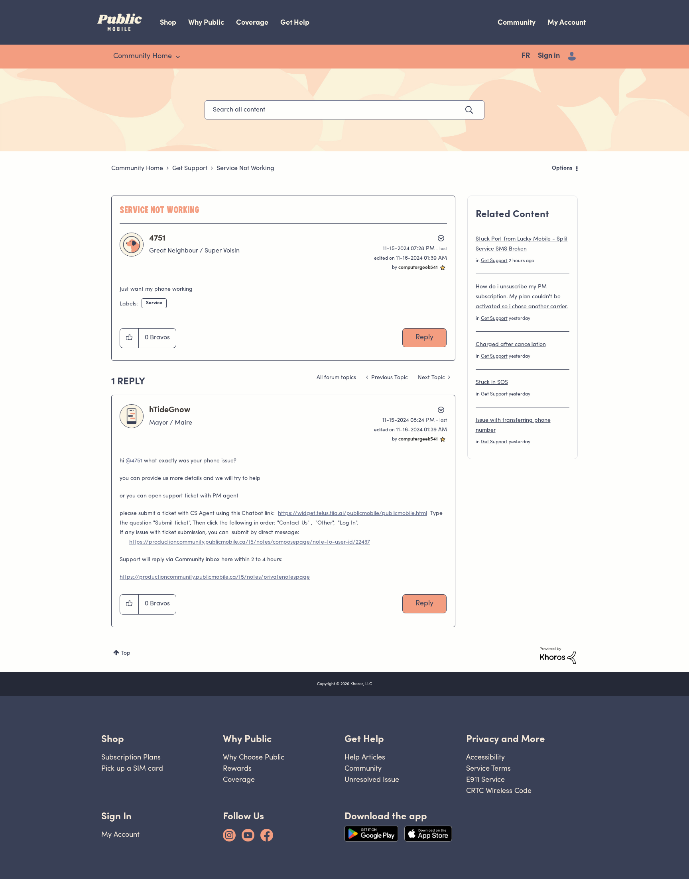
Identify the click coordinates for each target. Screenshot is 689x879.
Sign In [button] (116, 816)
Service (154, 303)
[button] (129, 338)
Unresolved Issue (371, 779)
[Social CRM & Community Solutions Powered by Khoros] (558, 655)
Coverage (252, 22)
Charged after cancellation (511, 345)
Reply (424, 337)
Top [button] (125, 653)
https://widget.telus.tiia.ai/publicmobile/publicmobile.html (352, 514)
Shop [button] (112, 738)
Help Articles (364, 757)
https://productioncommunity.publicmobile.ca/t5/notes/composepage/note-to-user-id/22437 (249, 542)
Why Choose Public (253, 757)
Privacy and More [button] (505, 738)
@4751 (134, 461)
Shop (168, 22)
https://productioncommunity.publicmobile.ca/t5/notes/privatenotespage (215, 577)
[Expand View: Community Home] (178, 57)
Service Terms (488, 768)
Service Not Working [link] (245, 168)
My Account (566, 22)
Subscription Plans (131, 757)
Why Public (206, 22)
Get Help (294, 22)
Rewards (237, 768)
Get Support (189, 168)
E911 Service (485, 779)
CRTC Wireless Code (499, 790)
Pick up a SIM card (132, 768)
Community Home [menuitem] (142, 56)
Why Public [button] (247, 738)
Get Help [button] (364, 738)
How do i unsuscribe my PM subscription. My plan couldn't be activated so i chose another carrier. (522, 297)
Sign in (549, 56)
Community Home (137, 168)
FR (526, 56)
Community (516, 22)
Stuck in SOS (492, 383)
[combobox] (344, 109)
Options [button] (562, 168)
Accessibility (485, 757)
